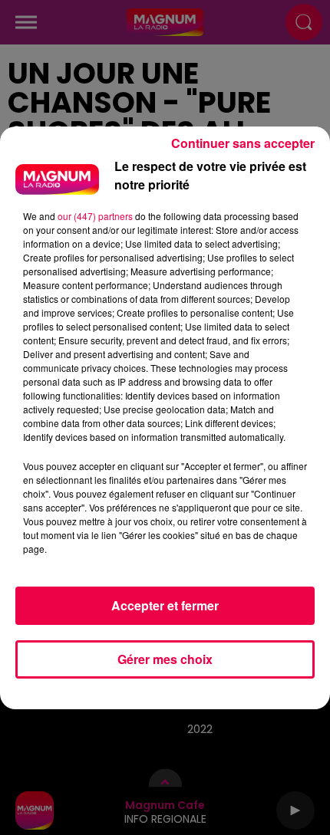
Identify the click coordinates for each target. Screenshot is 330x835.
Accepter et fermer (165, 605)
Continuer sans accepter (243, 143)
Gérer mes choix (165, 659)
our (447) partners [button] (95, 215)
